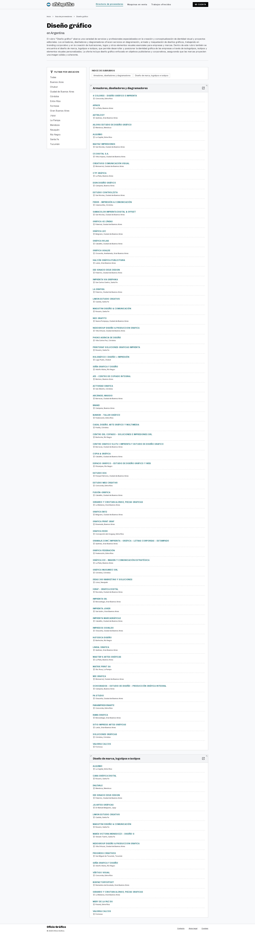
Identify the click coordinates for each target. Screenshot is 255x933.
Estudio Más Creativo (105, 483)
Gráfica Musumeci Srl (105, 570)
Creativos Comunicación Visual (111, 163)
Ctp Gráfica (100, 173)
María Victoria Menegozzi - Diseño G (113, 834)
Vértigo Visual (101, 872)
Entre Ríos (66, 101)
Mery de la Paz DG (103, 901)
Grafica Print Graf (103, 521)
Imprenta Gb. (100, 599)
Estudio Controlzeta (105, 192)
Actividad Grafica (103, 386)
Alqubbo (97, 134)
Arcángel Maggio (103, 395)
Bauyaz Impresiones (104, 144)
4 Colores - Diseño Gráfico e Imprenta (115, 96)
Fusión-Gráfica (101, 492)
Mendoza (66, 125)
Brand (96, 405)
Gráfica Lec (99, 231)
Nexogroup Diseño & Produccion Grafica (116, 328)
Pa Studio (98, 695)
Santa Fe (66, 139)
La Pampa (66, 120)
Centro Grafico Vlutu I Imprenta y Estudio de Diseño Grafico (128, 444)
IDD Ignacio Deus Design (106, 270)
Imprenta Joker (101, 608)
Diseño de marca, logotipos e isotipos (151, 75)
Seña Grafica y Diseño (105, 366)
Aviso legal (193, 928)
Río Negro (66, 134)
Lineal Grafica (101, 647)
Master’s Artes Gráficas (107, 657)
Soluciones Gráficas (105, 734)
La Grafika (99, 289)
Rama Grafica (100, 715)
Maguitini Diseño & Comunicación (112, 308)
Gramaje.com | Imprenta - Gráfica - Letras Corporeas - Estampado (131, 541)
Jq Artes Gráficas (103, 805)
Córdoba (66, 96)
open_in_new (203, 88)
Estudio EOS (100, 473)
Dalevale (98, 785)
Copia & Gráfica (102, 454)
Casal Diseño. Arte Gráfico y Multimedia (116, 424)
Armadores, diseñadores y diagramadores (112, 75)
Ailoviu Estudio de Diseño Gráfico (112, 125)
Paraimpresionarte (103, 705)
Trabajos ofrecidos (161, 4)
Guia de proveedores (63, 16)
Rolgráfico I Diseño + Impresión (111, 357)
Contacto (180, 928)
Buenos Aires (66, 82)
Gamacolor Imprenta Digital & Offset (114, 212)
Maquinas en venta (137, 4)
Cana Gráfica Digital (104, 776)
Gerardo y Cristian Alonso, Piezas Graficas (118, 502)
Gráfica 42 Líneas (103, 221)
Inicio (49, 16)
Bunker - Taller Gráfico (106, 415)
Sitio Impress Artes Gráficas (109, 724)
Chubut (66, 86)
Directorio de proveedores (109, 4)
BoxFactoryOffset (103, 882)
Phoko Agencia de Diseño (107, 337)
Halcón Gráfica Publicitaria (109, 260)
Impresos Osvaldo (103, 628)
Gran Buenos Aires (66, 110)
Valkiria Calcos (102, 744)
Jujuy (66, 115)
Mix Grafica (99, 676)
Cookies (205, 928)
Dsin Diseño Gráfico (104, 183)
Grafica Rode (100, 531)
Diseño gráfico (82, 16)
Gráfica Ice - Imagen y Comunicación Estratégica (121, 560)
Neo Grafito (100, 318)
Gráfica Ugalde (101, 250)
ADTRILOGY (99, 115)
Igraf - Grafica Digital (105, 589)
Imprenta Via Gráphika (105, 279)
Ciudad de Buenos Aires (66, 91)
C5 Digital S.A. (101, 154)
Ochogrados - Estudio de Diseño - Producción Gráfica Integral (129, 686)
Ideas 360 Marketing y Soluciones (112, 579)
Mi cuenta (200, 4)
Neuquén (66, 129)
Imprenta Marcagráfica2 (107, 618)
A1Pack (96, 105)
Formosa (66, 106)
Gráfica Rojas (101, 241)
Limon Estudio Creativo (106, 299)
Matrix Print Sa (102, 666)
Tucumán (66, 144)
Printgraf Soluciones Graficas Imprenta (116, 347)
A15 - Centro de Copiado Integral (112, 376)
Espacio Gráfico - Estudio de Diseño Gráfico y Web (122, 463)
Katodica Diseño (102, 637)
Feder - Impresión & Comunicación (112, 202)
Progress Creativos (104, 853)
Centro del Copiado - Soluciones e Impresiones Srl (122, 434)
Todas (66, 77)
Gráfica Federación (104, 550)
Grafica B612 (100, 512)
